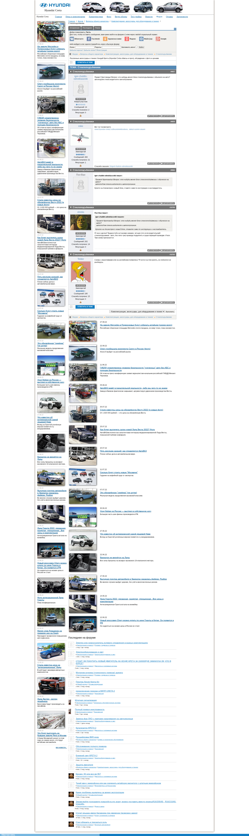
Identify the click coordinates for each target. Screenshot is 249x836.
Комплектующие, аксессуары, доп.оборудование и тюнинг (129, 54)
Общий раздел (82, 684)
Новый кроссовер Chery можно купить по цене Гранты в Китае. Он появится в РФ (52, 565)
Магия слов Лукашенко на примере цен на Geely (49, 632)
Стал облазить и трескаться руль (91, 822)
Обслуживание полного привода (91, 746)
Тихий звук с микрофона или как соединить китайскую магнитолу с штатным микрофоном (118, 783)
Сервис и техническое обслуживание (110, 739)
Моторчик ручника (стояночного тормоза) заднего (99, 672)
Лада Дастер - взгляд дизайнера (47, 700)
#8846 (172, 170)
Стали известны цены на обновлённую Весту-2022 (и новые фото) (131, 410)
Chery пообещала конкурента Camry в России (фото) (125, 349)
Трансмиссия (99, 693)
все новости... (61, 747)
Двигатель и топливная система (106, 666)
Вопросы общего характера (91, 54)
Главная (58, 17)
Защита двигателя (84, 765)
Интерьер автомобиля (102, 824)
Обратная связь (8, 835)
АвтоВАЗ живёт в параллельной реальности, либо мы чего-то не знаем (133, 388)
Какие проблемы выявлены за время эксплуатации (100, 792)
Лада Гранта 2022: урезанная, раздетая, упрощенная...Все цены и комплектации (51, 530)
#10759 (172, 207)
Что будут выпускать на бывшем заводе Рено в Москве (51, 734)
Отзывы (169, 17)
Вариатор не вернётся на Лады (115, 557)
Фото (109, 17)
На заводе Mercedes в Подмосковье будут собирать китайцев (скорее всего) (136, 325)
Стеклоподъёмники (164, 54)
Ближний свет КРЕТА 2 (86, 755)
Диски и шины (99, 806)
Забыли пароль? (76, 50)
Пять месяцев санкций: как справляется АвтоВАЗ (123, 451)
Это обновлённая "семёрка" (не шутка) (118, 492)
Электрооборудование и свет (89, 652)
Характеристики (96, 17)
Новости (149, 17)
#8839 (172, 121)
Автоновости (182, 17)
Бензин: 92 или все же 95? (88, 774)
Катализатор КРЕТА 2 (86, 728)
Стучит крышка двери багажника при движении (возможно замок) (106, 813)
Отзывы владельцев (96, 684)
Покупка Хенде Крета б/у (87, 682)
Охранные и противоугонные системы (107, 703)
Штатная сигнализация (86, 700)
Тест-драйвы (136, 17)
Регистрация (102, 50)
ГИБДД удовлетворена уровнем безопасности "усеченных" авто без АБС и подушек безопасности (50, 121)
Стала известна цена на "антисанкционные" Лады (49, 666)
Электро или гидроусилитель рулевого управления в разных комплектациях (112, 643)
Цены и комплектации (75, 17)
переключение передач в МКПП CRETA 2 (95, 691)
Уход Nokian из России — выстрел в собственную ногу (125, 511)
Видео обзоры (121, 17)
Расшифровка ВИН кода (87, 737)
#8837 (172, 71)
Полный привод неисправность (89, 709)
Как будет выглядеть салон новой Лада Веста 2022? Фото (127, 429)
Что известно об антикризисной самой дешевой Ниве (125, 534)
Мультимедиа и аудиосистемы (105, 785)
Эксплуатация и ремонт (85, 645)
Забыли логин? (90, 50)
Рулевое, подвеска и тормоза (105, 645)
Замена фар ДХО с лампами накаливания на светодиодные (104, 718)
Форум (159, 17)
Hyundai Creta (53, 10)
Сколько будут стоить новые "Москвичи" (119, 472)
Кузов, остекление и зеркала (105, 815)
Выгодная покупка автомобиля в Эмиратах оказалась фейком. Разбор (133, 579)
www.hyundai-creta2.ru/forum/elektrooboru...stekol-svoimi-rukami (120, 129)
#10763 (172, 254)
